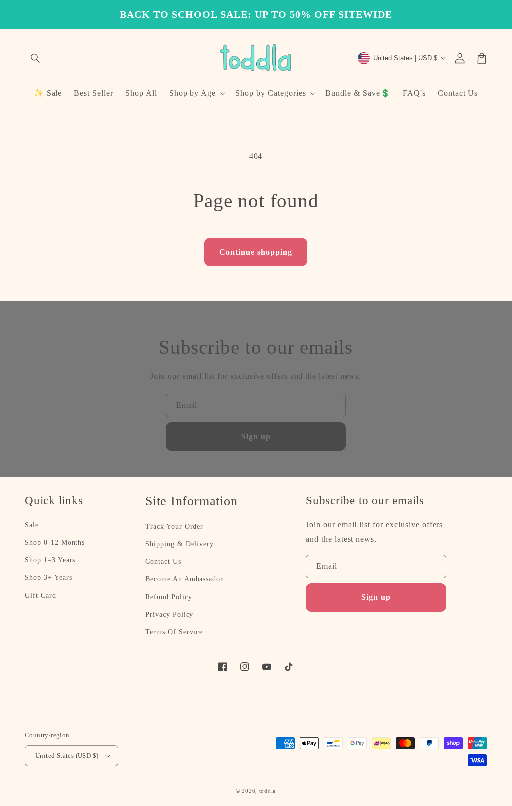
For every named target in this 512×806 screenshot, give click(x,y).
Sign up (256, 436)
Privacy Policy (170, 614)
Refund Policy (169, 597)
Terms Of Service (174, 632)
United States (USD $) (67, 756)
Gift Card (40, 596)
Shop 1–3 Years (50, 560)
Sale (32, 525)
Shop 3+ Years (48, 578)
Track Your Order (175, 526)
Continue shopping (256, 252)
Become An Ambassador (185, 579)
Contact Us (164, 562)
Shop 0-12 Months (55, 542)
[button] (36, 59)
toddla (268, 791)
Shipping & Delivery (180, 544)
